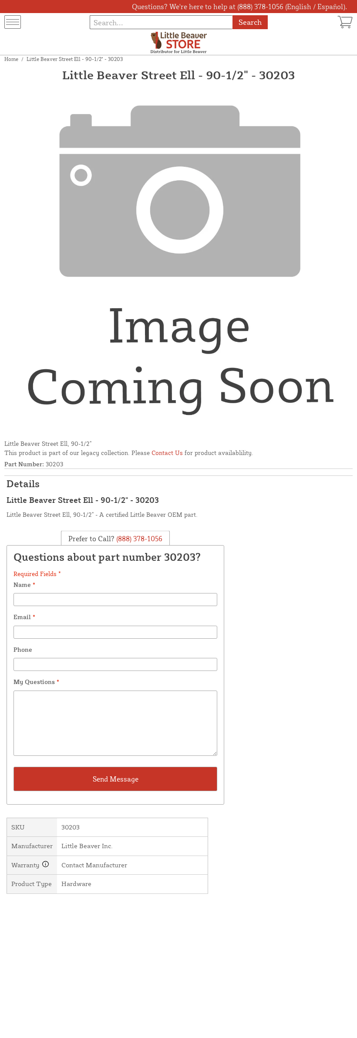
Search (250, 22)
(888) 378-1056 (138, 538)
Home (11, 59)
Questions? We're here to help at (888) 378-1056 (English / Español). (239, 6)
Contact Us (167, 452)
